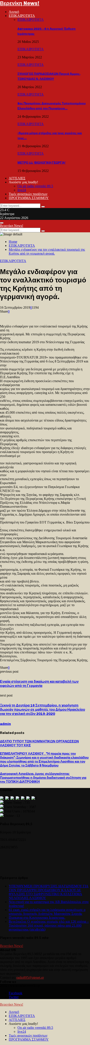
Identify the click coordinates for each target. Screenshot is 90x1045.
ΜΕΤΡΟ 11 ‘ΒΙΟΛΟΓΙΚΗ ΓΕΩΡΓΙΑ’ (41, 163)
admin (5, 724)
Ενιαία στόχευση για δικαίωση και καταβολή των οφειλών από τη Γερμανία (39, 683)
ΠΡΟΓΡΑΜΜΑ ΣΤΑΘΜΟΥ (29, 198)
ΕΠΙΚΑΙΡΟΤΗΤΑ (22, 16)
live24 (21, 190)
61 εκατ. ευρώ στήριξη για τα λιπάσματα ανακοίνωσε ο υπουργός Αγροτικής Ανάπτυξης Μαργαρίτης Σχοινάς (47, 911)
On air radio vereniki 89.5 (35, 186)
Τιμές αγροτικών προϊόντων (28, 194)
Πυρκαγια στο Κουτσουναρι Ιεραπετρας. (37, 917)
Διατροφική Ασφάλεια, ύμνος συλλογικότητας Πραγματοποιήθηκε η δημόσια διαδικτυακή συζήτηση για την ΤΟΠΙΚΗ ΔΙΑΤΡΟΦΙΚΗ (43, 778)
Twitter (14, 997)
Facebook (15, 993)
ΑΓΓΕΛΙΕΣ (17, 178)
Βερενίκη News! (19, 3)
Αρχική (14, 12)
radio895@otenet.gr (30, 977)
